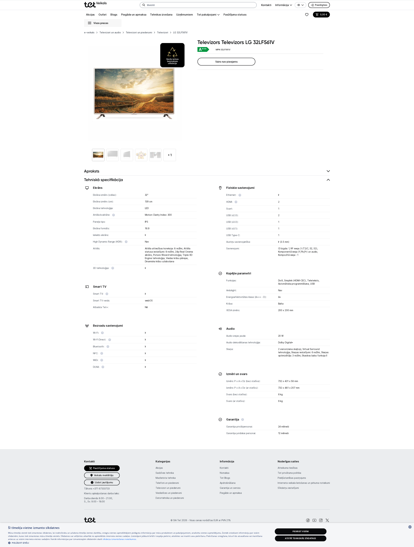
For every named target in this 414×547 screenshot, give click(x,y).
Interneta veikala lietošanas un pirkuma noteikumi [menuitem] (304, 482)
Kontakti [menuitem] (266, 5)
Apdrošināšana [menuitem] (227, 482)
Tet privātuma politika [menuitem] (289, 472)
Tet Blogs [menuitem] (225, 477)
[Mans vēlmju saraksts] (306, 14)
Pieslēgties (321, 5)
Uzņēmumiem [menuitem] (184, 14)
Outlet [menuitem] (102, 14)
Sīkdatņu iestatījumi (288, 487)
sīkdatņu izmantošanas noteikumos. (120, 539)
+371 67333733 (101, 488)
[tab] (207, 171)
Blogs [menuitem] (113, 14)
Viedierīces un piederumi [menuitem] (169, 493)
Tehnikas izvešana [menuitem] (161, 14)
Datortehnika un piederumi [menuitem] (170, 498)
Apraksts (91, 171)
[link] (203, 49)
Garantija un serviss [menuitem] (230, 487)
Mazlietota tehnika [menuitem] (165, 477)
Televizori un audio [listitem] (110, 32)
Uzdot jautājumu (104, 482)
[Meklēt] (144, 5)
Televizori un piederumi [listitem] (139, 32)
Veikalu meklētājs (104, 475)
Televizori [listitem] (162, 32)
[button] (300, 5)
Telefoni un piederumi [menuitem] (167, 482)
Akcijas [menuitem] (90, 14)
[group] (283, 5)
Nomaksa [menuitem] (224, 472)
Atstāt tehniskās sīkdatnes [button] (300, 538)
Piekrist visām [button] (301, 531)
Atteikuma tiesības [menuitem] (287, 467)
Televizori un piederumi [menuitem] (168, 487)
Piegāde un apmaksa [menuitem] (133, 14)
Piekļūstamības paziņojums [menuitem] (292, 477)
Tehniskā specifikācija (103, 179)
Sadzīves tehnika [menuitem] (165, 472)
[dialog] (207, 535)
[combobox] (410, 527)
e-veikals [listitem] (89, 32)
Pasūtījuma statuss (234, 14)
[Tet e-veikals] (95, 4)
